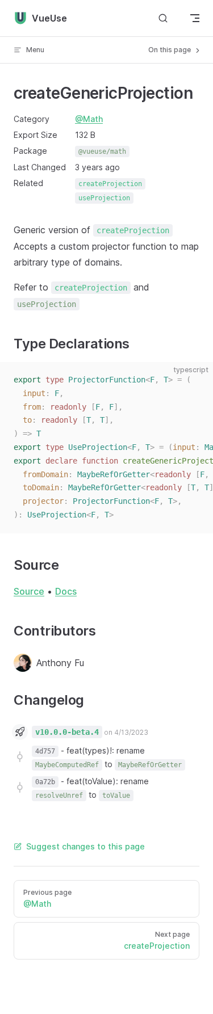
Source (29, 591)
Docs (66, 591)
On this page (170, 49)
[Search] (163, 18)
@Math (89, 119)
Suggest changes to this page (85, 846)
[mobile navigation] (194, 18)
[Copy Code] (194, 380)
